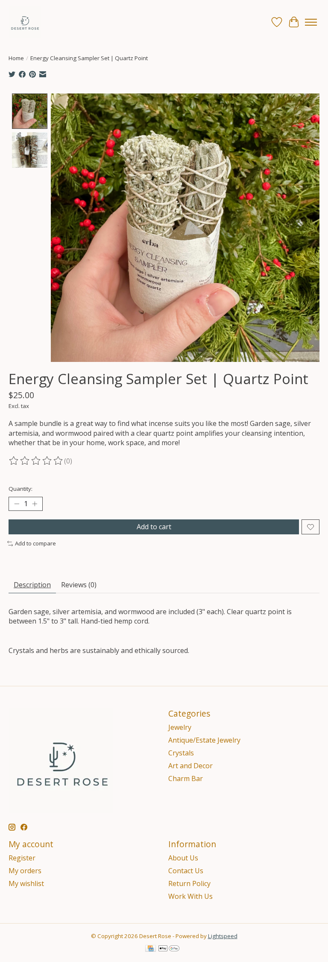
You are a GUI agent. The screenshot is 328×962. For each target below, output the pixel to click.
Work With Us (190, 896)
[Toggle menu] (310, 22)
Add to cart (154, 526)
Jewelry (179, 727)
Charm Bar (185, 778)
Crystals (181, 753)
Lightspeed (222, 936)
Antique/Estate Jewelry (204, 740)
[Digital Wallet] (168, 949)
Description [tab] (32, 584)
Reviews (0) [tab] (79, 584)
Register (22, 858)
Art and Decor (190, 765)
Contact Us (185, 870)
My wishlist (26, 883)
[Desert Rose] (25, 22)
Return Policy (189, 883)
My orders (25, 870)
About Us (183, 858)
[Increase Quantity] (34, 504)
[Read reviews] (36, 461)
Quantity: (20, 489)
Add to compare (35, 543)
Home (16, 58)
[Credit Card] (150, 949)
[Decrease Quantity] (16, 504)
